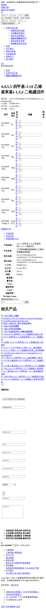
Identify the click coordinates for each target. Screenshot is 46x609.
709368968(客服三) (14, 594)
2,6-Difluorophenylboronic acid (15, 321)
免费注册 (5, 7)
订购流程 (10, 552)
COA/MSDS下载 (32, 568)
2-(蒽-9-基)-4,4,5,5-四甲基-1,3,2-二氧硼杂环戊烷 (23, 377)
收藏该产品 (6, 229)
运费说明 (18, 563)
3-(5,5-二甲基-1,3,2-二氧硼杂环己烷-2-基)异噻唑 (23, 350)
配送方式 (10, 563)
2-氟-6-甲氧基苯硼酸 (12, 329)
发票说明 (10, 568)
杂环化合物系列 (18, 36)
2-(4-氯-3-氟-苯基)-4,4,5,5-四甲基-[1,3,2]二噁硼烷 (24, 366)
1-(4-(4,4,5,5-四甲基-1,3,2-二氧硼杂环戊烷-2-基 (23, 334)
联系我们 (26, 573)
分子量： (5, 109)
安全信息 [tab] (10, 236)
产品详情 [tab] (10, 233)
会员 (18, 607)
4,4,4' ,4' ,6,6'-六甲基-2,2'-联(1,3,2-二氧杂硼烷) (22, 348)
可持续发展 (11, 54)
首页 (8, 46)
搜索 (26, 15)
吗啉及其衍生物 (18, 30)
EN (2, 63)
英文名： (5, 99)
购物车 (12, 10)
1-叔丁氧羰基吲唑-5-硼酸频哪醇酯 (18, 331)
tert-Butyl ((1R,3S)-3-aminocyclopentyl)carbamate (22, 318)
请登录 (4, 5)
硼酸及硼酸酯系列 (18, 38)
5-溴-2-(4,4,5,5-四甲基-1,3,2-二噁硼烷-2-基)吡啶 (23, 368)
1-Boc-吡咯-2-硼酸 (11, 316)
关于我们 (10, 49)
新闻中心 (10, 56)
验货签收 (26, 563)
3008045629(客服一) (14, 592)
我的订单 (5, 10)
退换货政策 (19, 568)
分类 (7, 607)
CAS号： (5, 103)
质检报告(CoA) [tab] (12, 239)
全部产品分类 (12, 28)
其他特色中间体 (18, 41)
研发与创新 (11, 51)
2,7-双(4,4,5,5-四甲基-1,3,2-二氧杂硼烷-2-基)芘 (23, 358)
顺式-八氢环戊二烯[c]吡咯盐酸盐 (17, 323)
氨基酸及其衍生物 (18, 43)
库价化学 (15, 585)
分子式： (5, 106)
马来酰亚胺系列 (18, 33)
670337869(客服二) (31, 592)
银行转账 (10, 558)
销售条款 (18, 552)
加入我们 (10, 59)
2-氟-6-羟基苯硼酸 (11, 326)
